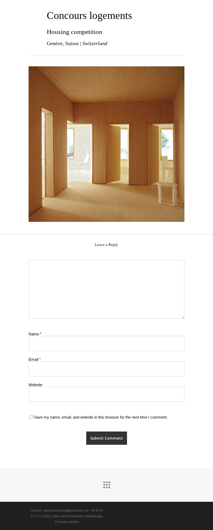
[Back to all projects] (106, 483)
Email (35, 359)
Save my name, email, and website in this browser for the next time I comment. (101, 417)
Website (35, 385)
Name (35, 334)
